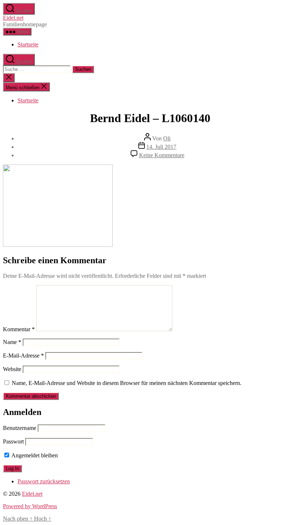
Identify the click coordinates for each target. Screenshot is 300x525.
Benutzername (19, 428)
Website (12, 369)
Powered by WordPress (30, 506)
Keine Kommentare (161, 155)
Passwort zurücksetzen (44, 481)
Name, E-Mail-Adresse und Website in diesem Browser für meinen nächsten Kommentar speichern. (126, 383)
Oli (166, 138)
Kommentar (19, 329)
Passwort (13, 441)
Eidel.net (13, 18)
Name (12, 342)
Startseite (28, 44)
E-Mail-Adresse (23, 355)
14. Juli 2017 (161, 147)
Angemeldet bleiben (34, 455)
